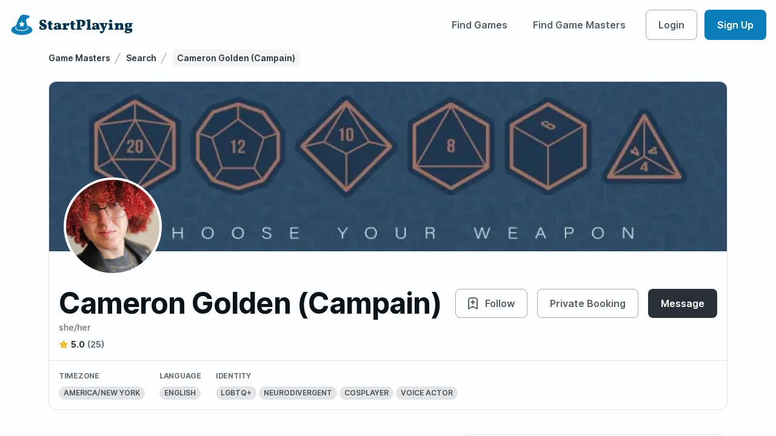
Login (671, 25)
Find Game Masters (579, 25)
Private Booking (588, 303)
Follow (500, 303)
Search (141, 58)
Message (682, 303)
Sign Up (735, 25)
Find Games (479, 25)
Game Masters (79, 58)
